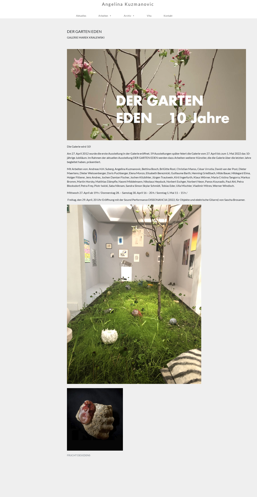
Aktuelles (81, 15)
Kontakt (168, 15)
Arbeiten (103, 15)
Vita (149, 15)
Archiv (127, 15)
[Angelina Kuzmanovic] (127, 10)
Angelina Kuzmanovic (128, 4)
